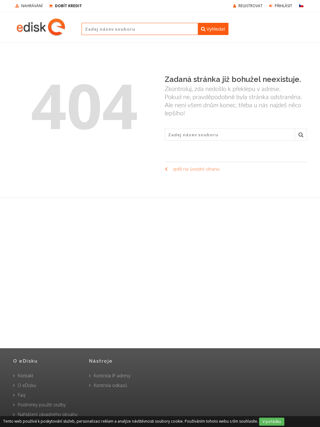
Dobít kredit (68, 5)
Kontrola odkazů (110, 385)
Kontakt (25, 376)
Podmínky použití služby (42, 405)
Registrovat (250, 5)
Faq (21, 395)
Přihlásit (283, 5)
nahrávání (31, 5)
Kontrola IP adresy (112, 376)
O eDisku (27, 385)
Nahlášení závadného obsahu (48, 414)
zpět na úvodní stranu (196, 169)
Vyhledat (215, 29)
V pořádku (271, 421)
